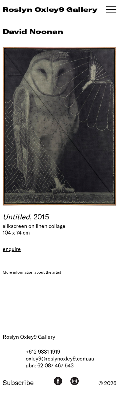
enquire (12, 249)
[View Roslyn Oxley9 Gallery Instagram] (74, 381)
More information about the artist (32, 272)
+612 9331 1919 (43, 351)
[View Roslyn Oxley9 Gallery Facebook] (58, 381)
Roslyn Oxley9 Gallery (29, 337)
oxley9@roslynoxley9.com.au (60, 358)
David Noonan (33, 31)
